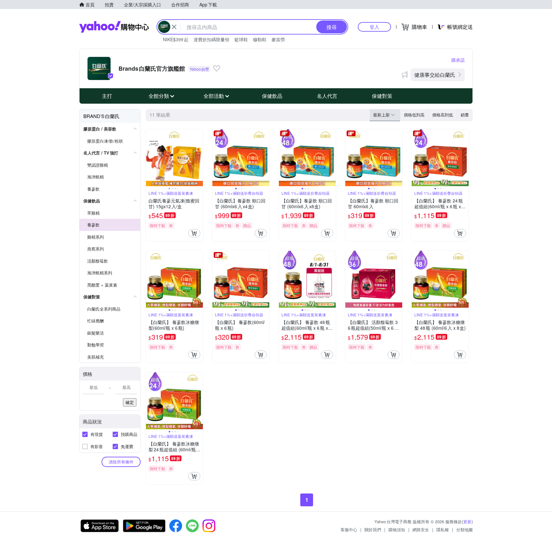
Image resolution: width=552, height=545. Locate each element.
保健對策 (382, 95)
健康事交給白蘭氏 (434, 74)
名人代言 (327, 95)
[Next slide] (199, 158)
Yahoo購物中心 (114, 27)
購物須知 (396, 529)
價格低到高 (414, 115)
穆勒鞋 (259, 39)
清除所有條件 (121, 462)
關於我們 (372, 529)
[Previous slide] (150, 158)
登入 (374, 26)
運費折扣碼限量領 (211, 39)
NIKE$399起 (175, 39)
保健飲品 (272, 95)
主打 (107, 95)
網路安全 (420, 529)
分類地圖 (464, 529)
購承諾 (458, 60)
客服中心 (349, 529)
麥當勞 (278, 39)
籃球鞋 (241, 39)
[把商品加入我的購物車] (194, 233)
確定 (130, 402)
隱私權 (442, 529)
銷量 (465, 115)
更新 (467, 521)
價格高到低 (442, 115)
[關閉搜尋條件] (174, 27)
